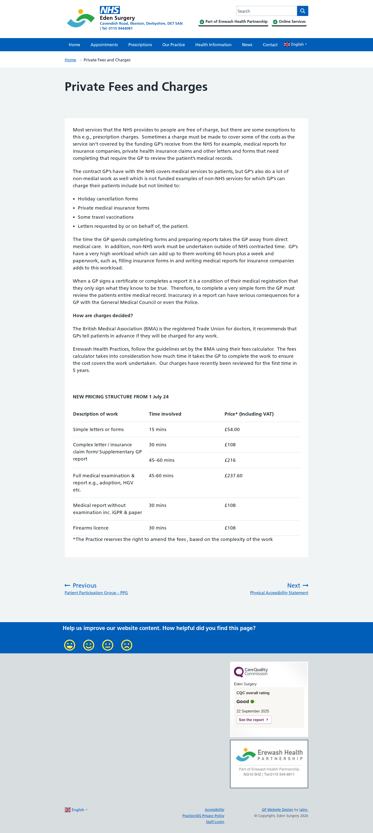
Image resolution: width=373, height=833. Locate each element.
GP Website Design (277, 809)
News (247, 44)
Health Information (213, 44)
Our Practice (173, 44)
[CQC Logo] (251, 676)
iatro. (303, 809)
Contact (270, 44)
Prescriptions (140, 44)
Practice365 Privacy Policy (203, 815)
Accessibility (214, 809)
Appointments (104, 44)
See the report (251, 720)
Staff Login (215, 822)
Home (74, 44)
